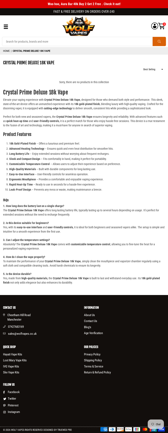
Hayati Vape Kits (12, 354)
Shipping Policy (93, 360)
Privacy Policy (92, 354)
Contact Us (90, 321)
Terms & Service (93, 366)
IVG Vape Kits (11, 366)
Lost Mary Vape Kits (15, 360)
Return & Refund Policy (97, 372)
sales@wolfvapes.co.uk (22, 334)
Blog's (87, 327)
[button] (161, 26)
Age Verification (93, 333)
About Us (89, 315)
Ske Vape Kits (11, 372)
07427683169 (16, 327)
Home (6, 50)
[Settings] (154, 26)
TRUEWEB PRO (64, 429)
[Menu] (5, 27)
